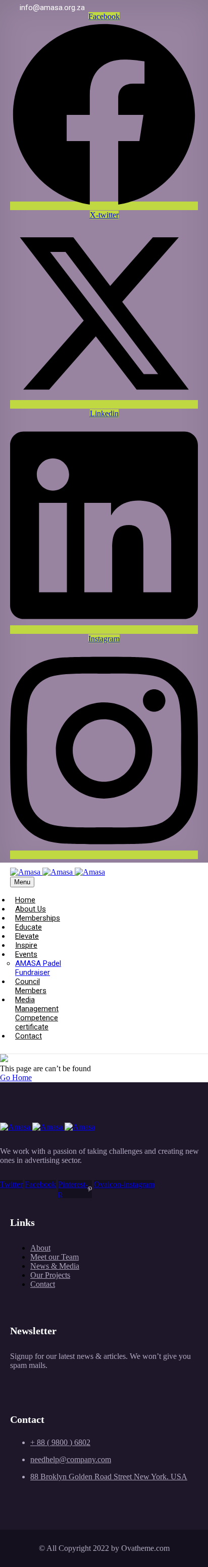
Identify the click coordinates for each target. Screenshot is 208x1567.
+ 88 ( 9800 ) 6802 (60, 1442)
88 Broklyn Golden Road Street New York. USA (108, 1476)
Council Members (30, 986)
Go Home (16, 1077)
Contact (28, 1035)
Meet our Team (54, 1257)
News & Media (54, 1266)
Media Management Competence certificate (37, 1013)
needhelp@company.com (70, 1459)
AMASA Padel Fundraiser (38, 968)
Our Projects (50, 1275)
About (40, 1248)
